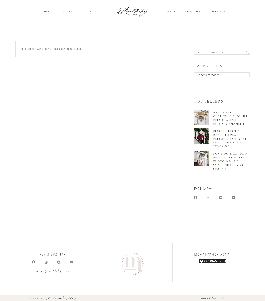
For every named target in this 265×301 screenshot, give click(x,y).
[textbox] (223, 75)
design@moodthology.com (52, 271)
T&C (222, 298)
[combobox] (222, 74)
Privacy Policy (208, 298)
